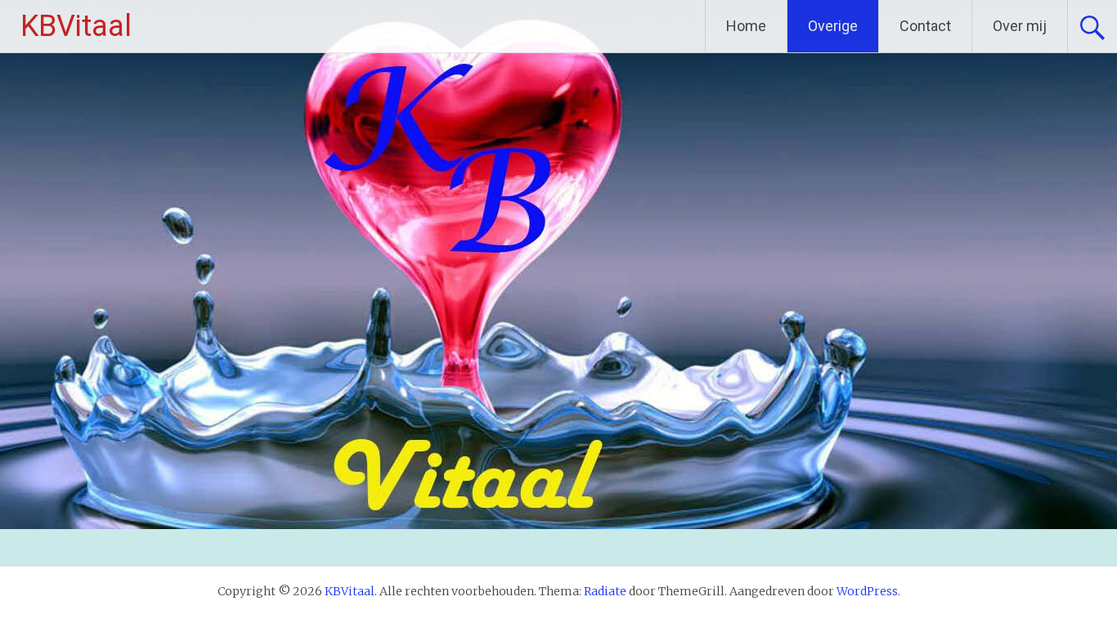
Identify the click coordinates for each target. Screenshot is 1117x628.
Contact (925, 25)
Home (746, 25)
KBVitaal (76, 26)
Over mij (1020, 25)
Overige (833, 25)
